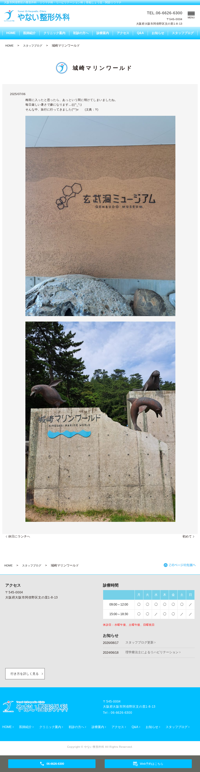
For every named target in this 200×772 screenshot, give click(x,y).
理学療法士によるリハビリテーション (152, 652)
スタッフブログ (183, 33)
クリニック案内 (54, 33)
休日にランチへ (19, 536)
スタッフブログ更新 (139, 642)
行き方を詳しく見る (25, 673)
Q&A (140, 33)
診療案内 (102, 33)
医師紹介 (29, 33)
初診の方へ (81, 33)
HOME (11, 33)
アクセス (123, 33)
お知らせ (158, 33)
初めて (187, 536)
